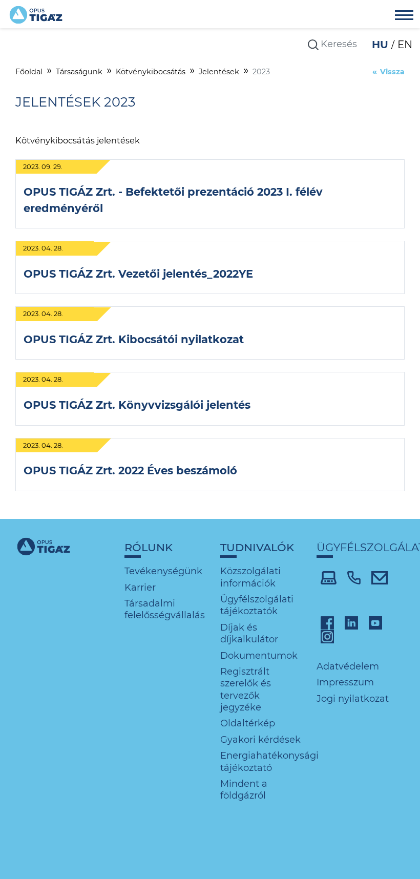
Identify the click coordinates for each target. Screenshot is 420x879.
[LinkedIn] (351, 621)
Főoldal (29, 71)
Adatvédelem (348, 666)
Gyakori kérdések (260, 739)
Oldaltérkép (247, 723)
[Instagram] (327, 636)
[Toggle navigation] (404, 16)
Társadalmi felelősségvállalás (164, 609)
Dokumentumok (259, 655)
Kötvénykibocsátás (150, 71)
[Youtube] (375, 621)
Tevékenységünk (163, 571)
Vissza (392, 71)
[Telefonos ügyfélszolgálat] (354, 577)
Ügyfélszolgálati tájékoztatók (256, 605)
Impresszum (345, 682)
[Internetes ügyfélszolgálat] (329, 577)
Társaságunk (79, 71)
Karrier (140, 587)
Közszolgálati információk (250, 577)
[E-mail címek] (379, 577)
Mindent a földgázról (243, 789)
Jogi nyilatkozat (353, 698)
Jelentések (219, 71)
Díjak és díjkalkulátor (249, 633)
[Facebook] (327, 621)
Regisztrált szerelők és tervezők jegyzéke (245, 689)
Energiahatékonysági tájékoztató (269, 761)
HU (381, 44)
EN (404, 44)
